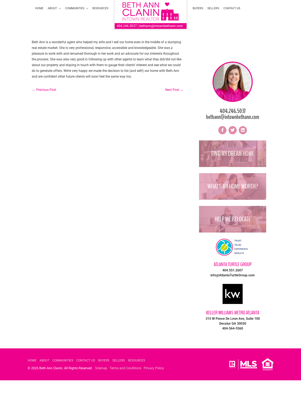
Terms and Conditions (125, 368)
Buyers (103, 360)
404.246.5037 (127, 26)
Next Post (174, 90)
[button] (59, 8)
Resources (136, 360)
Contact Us (85, 360)
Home (32, 360)
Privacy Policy (154, 368)
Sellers (118, 360)
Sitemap (101, 368)
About (44, 360)
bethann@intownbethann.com (161, 26)
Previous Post (44, 90)
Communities (62, 360)
